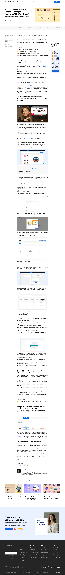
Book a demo (57, 1)
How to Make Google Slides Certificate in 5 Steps (32, 333)
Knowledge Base (56, 555)
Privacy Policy (39, 572)
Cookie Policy (52, 572)
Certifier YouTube (44, 555)
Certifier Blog (43, 549)
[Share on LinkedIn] (8, 46)
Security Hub (55, 552)
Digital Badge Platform (24, 554)
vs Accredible (22, 560)
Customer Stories (44, 557)
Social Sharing (32, 555)
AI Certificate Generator (46, 547)
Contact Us (55, 549)
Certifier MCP (22, 555)
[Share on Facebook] (6, 46)
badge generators (32, 85)
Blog (9, 4)
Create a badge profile (27, 138)
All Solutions (22, 557)
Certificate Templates (45, 550)
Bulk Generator (33, 550)
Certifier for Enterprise (24, 550)
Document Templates (45, 554)
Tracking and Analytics (34, 557)
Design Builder (32, 549)
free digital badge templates (38, 168)
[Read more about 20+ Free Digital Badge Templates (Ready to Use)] (51, 492)
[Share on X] (11, 46)
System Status (55, 554)
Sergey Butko (10, 20)
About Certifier (55, 547)
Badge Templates (44, 552)
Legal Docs (55, 550)
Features (32, 545)
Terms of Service (45, 572)
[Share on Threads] (10, 46)
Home (6, 4)
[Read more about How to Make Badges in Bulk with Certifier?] (13, 492)
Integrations (32, 547)
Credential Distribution (34, 552)
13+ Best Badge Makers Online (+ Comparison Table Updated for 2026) (55, 39)
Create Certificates (23, 552)
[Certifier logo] (8, 1)
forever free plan (20, 457)
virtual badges (23, 444)
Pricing (21, 549)
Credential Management (34, 554)
